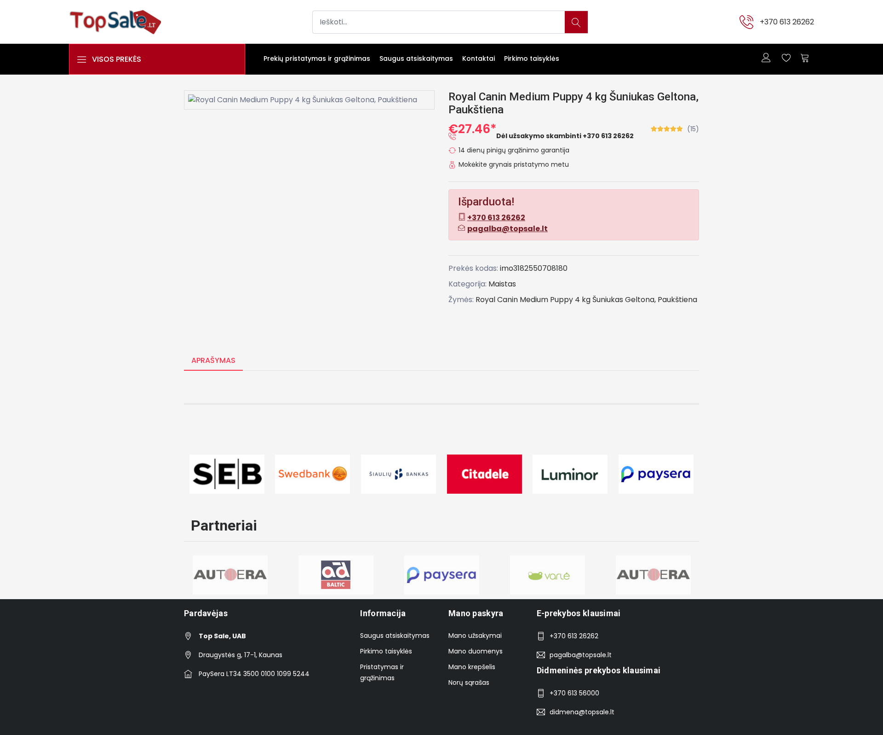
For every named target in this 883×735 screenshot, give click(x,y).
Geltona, (640, 299)
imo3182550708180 (534, 268)
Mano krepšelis (471, 666)
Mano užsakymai (475, 635)
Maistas (502, 284)
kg (586, 299)
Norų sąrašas (468, 682)
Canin (507, 299)
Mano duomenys (475, 651)
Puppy (561, 299)
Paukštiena (677, 299)
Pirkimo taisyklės (531, 58)
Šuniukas (607, 299)
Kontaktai (478, 58)
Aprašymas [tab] (213, 360)
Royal (485, 299)
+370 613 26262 (787, 22)
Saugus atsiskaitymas (416, 58)
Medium (534, 299)
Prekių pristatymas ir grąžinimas (317, 58)
